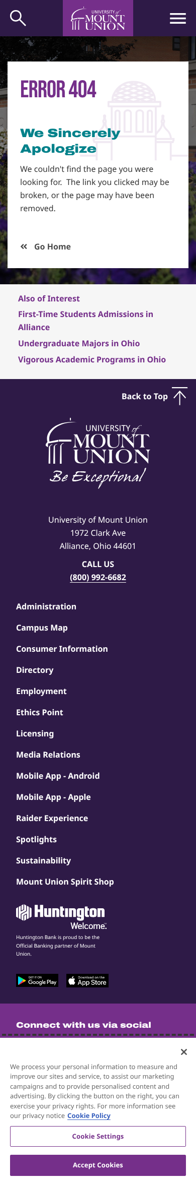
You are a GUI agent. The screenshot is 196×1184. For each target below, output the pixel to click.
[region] (98, 1111)
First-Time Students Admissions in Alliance (85, 320)
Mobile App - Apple (53, 796)
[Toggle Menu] (178, 18)
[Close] (184, 1052)
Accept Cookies (98, 1164)
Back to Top (145, 396)
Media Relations (48, 754)
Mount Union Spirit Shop (65, 881)
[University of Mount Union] (98, 18)
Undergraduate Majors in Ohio (79, 343)
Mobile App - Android (58, 775)
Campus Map (42, 627)
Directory (34, 669)
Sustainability (43, 860)
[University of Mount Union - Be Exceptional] (98, 454)
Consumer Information (62, 648)
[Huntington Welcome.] (61, 916)
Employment (41, 691)
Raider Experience (52, 818)
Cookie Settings (98, 1136)
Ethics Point (39, 712)
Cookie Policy (89, 1115)
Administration (46, 606)
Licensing (35, 733)
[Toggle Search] (18, 18)
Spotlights (36, 839)
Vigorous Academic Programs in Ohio (92, 359)
